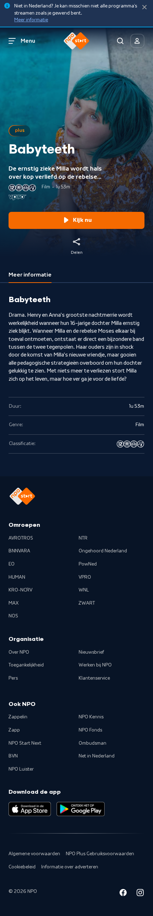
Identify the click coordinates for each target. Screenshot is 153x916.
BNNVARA (19, 550)
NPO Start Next (25, 743)
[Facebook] (123, 893)
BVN (13, 756)
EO (12, 564)
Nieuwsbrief (91, 652)
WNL (84, 590)
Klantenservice (94, 678)
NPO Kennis (91, 716)
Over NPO (19, 652)
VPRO (85, 577)
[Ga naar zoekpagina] (120, 40)
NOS (13, 616)
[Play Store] (81, 809)
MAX (14, 603)
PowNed (88, 564)
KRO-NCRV (20, 590)
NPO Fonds (90, 730)
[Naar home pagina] (76, 40)
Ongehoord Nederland (103, 550)
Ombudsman (92, 743)
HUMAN (17, 577)
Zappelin (18, 716)
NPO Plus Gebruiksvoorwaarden (100, 853)
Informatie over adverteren (69, 866)
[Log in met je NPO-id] (137, 40)
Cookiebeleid (22, 866)
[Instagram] (140, 893)
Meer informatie (31, 19)
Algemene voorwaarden (34, 853)
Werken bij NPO (95, 665)
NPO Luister (21, 769)
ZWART (87, 603)
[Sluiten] (144, 7)
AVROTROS (21, 538)
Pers (13, 678)
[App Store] (30, 809)
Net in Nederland (97, 756)
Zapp (14, 730)
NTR (83, 538)
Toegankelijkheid (26, 665)
